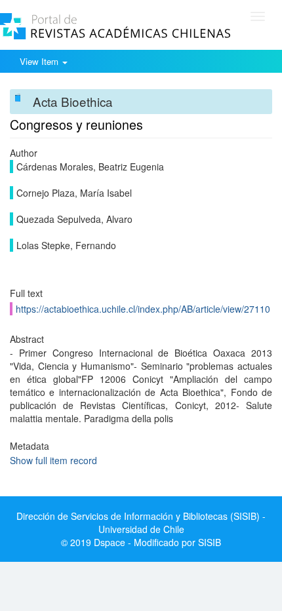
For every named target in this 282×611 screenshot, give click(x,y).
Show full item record (53, 460)
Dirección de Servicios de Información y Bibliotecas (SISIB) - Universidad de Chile (141, 522)
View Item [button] (40, 61)
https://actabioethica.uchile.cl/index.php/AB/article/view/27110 (143, 308)
